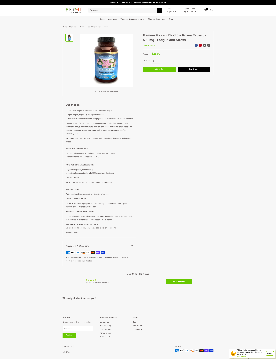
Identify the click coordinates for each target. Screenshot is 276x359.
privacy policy (105, 322)
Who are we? (138, 326)
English (66, 346)
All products (73, 27)
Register (69, 335)
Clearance (112, 19)
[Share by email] (208, 45)
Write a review (179, 281)
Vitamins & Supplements (131, 19)
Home (102, 19)
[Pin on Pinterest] (200, 45)
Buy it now (193, 69)
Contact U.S (105, 337)
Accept (270, 353)
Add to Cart (159, 69)
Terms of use (105, 333)
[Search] (159, 10)
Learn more (241, 357)
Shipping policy (106, 329)
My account (189, 11)
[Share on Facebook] (196, 45)
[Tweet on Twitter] (204, 45)
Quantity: (147, 60)
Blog (171, 19)
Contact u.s (137, 329)
